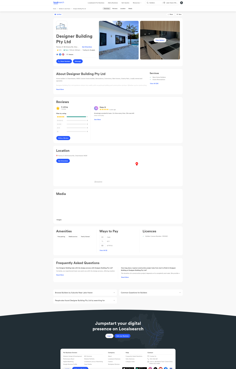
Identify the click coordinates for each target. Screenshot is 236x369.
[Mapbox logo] (98, 182)
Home (54, 8)
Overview (107, 8)
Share (171, 14)
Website (70, 54)
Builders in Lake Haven (64, 8)
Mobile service (73, 236)
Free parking (61, 236)
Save (180, 14)
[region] (137, 166)
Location (122, 8)
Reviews (114, 8)
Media (130, 8)
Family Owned (85, 236)
